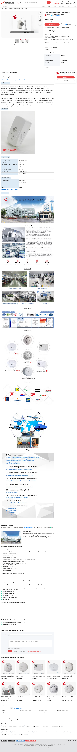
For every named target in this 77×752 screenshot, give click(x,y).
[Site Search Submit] (49, 2)
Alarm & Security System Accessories (16, 726)
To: (7, 638)
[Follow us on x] (68, 740)
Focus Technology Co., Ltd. (30, 747)
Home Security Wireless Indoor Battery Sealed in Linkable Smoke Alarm (53, 698)
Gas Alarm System (58, 731)
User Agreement (45, 747)
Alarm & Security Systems (18, 8)
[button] (45, 2)
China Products (20, 744)
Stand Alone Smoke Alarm (24, 712)
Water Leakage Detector (5, 715)
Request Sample (65, 27)
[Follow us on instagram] (70, 740)
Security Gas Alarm (5, 734)
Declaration (51, 747)
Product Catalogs (18, 708)
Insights (64, 744)
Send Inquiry (52, 24)
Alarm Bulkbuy (24, 734)
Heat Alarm (3, 710)
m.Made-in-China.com (41, 745)
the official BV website (28, 527)
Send (10, 651)
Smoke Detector (12, 576)
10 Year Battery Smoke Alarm (25, 710)
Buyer (49, 6)
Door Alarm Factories (16, 731)
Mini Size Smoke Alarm (42, 710)
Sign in (74, 3)
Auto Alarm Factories (38, 731)
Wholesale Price (45, 744)
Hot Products (14, 744)
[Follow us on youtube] (71, 740)
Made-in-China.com (33, 745)
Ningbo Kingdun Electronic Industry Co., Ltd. (55, 14)
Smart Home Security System (62, 712)
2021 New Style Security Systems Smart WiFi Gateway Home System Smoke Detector (7, 698)
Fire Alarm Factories (6, 731)
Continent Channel (52, 744)
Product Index (59, 744)
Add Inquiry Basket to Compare (22, 44)
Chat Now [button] (69, 24)
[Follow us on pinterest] (73, 740)
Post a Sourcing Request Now (34, 651)
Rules (75, 6)
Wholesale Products (38, 744)
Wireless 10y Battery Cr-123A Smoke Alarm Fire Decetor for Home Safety (53, 676)
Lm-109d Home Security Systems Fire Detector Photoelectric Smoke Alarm (22, 698)
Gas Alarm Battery (15, 734)
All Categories (5, 6)
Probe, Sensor (27, 726)
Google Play (11, 740)
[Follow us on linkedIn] (75, 740)
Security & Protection (9, 8)
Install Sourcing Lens (31, 740)
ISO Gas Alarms (67, 731)
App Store (4, 740)
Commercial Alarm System (57, 726)
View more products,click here (9, 189)
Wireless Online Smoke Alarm (22, 576)
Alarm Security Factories (27, 731)
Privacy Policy (57, 747)
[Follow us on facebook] (66, 740)
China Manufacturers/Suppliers (29, 744)
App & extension (62, 6)
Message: (6, 641)
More (2, 736)
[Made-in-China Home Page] (7, 2)
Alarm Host (4, 726)
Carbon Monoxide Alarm (33, 576)
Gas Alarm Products (48, 731)
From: (7, 634)
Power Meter (46, 576)
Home (2, 8)
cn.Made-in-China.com (49, 745)
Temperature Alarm (36, 726)
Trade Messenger (20, 740)
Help (55, 6)
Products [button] (20, 2)
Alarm (26, 8)
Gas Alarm (41, 576)
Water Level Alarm (46, 726)
